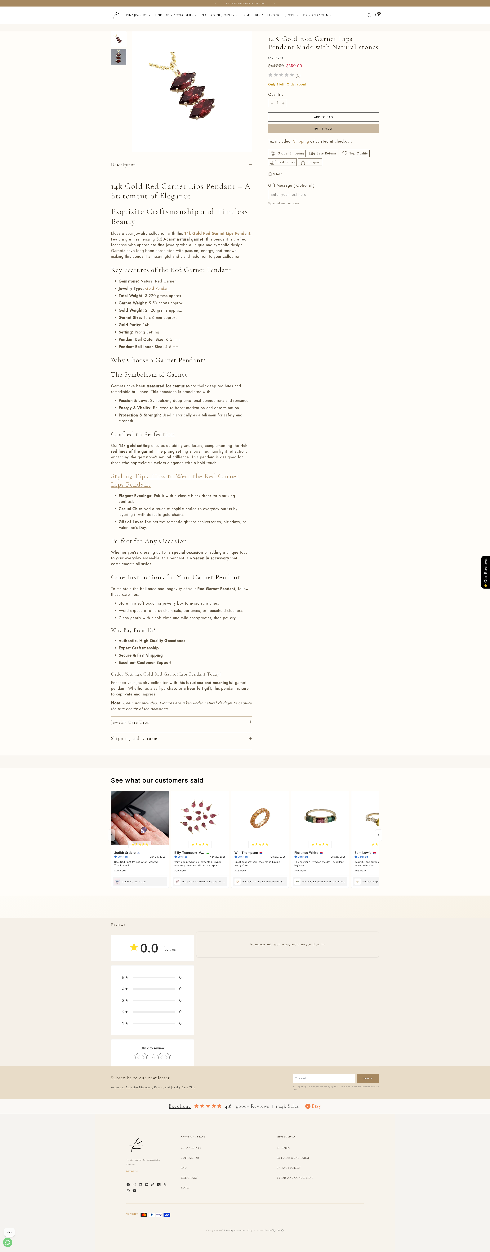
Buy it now (323, 128)
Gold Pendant (157, 288)
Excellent (180, 1106)
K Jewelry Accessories (234, 1230)
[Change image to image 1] (118, 39)
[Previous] (216, 3)
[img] (281, 75)
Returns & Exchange (293, 1157)
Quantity (275, 94)
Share (277, 174)
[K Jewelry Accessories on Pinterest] (147, 1185)
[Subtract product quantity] (271, 103)
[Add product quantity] (283, 103)
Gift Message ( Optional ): (292, 185)
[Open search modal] (369, 15)
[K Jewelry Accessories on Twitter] (165, 1185)
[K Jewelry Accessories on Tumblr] (159, 1185)
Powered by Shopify (274, 1230)
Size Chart (189, 1177)
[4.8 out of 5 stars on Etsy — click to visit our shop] (208, 1106)
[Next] (274, 3)
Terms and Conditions (295, 1177)
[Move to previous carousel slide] (367, 910)
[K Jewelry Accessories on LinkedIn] (141, 1185)
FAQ (184, 1167)
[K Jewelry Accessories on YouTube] (134, 1191)
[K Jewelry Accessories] (116, 15)
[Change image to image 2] (118, 57)
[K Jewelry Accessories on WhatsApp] (128, 1191)
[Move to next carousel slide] (375, 910)
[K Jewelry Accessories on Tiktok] (153, 1185)
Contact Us (190, 1157)
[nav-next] (378, 835)
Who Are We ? (191, 1147)
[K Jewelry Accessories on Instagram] (134, 1185)
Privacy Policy (289, 1167)
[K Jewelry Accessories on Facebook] (128, 1185)
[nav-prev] (111, 835)
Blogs (185, 1187)
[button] (152, 977)
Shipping (301, 141)
